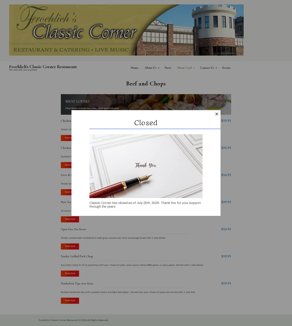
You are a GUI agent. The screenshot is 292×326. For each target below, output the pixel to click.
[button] (216, 113)
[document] (146, 163)
